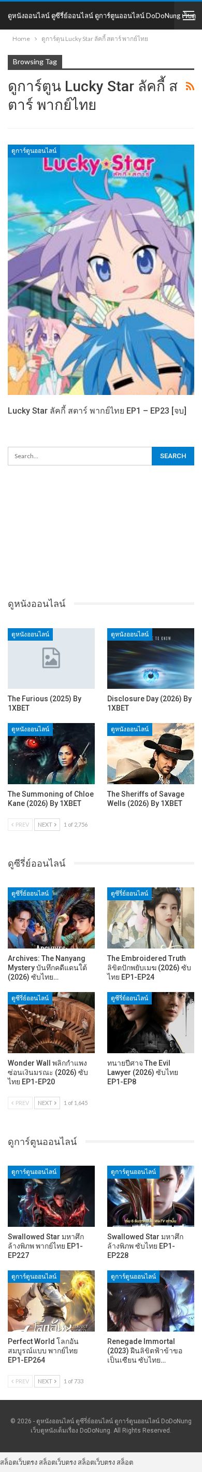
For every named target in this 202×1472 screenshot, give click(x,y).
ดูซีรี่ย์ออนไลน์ (30, 893)
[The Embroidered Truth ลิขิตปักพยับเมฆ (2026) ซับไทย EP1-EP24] (150, 918)
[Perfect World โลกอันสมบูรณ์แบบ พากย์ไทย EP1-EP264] (51, 1301)
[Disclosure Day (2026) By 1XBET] (150, 658)
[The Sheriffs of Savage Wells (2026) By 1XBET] (150, 753)
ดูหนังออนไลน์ (30, 634)
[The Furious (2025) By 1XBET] (51, 658)
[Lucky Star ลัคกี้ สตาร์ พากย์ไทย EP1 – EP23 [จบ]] (101, 269)
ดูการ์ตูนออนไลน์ (33, 150)
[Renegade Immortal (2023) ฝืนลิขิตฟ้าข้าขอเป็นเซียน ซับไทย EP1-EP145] (150, 1301)
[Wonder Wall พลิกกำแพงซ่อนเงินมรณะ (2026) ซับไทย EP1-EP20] (51, 1022)
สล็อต (125, 1462)
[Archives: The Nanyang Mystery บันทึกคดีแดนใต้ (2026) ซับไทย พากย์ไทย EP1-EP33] (51, 918)
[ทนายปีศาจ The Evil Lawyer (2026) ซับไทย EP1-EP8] (150, 1022)
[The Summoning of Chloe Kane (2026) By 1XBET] (51, 753)
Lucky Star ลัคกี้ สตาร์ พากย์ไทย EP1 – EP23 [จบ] (97, 411)
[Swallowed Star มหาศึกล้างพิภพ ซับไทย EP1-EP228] (150, 1196)
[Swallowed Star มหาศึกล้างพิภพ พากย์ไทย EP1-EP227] (51, 1196)
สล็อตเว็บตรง (18, 1462)
